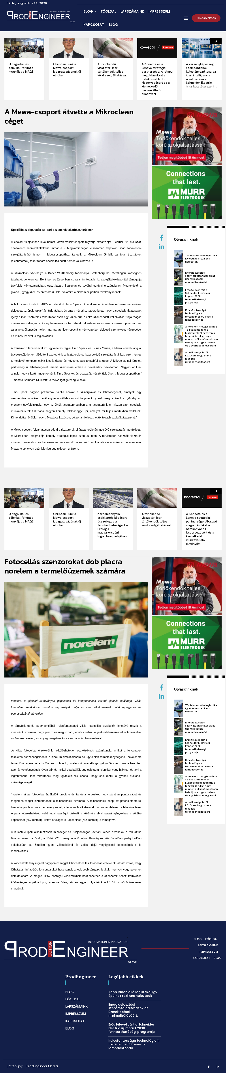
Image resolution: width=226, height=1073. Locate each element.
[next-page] (216, 41)
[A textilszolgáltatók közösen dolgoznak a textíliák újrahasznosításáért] (178, 357)
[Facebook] (208, 1067)
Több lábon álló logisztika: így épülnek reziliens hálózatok (201, 259)
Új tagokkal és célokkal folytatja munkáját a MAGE (21, 68)
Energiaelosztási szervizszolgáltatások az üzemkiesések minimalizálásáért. (200, 277)
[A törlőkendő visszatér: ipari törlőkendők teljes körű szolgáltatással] (113, 48)
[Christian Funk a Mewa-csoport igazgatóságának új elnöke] (69, 48)
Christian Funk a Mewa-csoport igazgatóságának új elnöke (67, 69)
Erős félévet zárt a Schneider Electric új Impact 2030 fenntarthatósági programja (198, 296)
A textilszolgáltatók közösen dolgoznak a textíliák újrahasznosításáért (198, 357)
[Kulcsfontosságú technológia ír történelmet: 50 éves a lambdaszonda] (178, 315)
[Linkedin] (161, 247)
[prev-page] (10, 41)
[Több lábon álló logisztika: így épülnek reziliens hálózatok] (178, 258)
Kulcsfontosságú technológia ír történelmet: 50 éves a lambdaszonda (199, 315)
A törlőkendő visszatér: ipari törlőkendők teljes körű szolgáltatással (112, 69)
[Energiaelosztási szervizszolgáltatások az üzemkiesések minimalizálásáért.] (178, 277)
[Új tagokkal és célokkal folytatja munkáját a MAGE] (24, 48)
